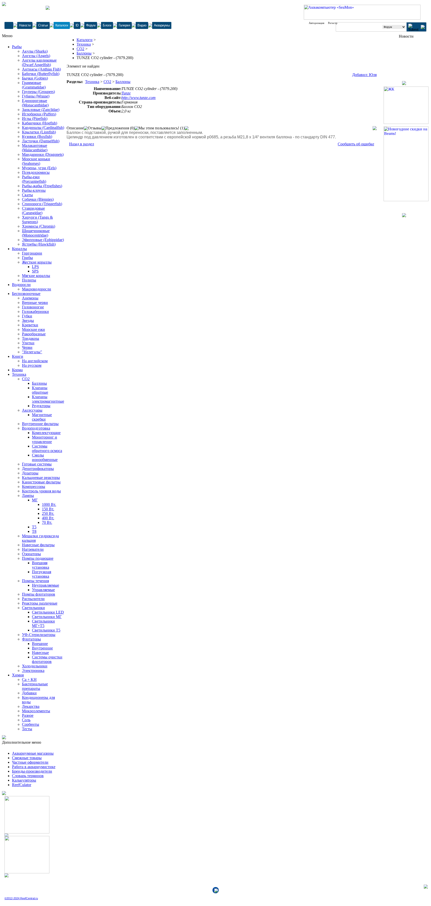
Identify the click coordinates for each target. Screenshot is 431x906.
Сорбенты (30, 724)
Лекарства (30, 706)
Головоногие (33, 307)
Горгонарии (32, 253)
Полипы (29, 280)
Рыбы (17, 47)
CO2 (26, 379)
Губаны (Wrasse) (35, 96)
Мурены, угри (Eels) (39, 168)
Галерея (124, 25)
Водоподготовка (36, 428)
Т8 (34, 531)
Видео (141, 25)
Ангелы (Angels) (36, 56)
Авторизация (316, 22)
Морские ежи (33, 329)
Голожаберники (35, 311)
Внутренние (42, 648)
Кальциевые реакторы (41, 477)
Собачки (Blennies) (38, 199)
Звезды (28, 320)
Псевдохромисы (36, 172)
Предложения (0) (120, 128)
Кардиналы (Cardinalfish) (43, 127)
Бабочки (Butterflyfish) (40, 74)
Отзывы (95, 128)
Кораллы (19, 249)
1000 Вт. (49, 504)
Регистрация (335, 22)
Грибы (27, 258)
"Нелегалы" (32, 352)
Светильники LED (48, 612)
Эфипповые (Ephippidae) (43, 240)
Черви (27, 347)
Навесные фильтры (38, 545)
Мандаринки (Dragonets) (43, 154)
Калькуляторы (24, 780)
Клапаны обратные (40, 390)
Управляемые (43, 590)
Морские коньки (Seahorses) (36, 161)
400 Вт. (48, 518)
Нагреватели (33, 549)
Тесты (27, 729)
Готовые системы (37, 464)
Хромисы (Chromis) (38, 226)
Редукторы (41, 406)
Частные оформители (30, 762)
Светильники (33, 608)
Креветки (30, 325)
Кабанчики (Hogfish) (39, 123)
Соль (26, 720)
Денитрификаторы (38, 468)
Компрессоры (33, 486)
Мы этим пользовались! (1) (161, 128)
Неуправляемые (45, 585)
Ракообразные (34, 334)
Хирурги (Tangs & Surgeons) (37, 219)
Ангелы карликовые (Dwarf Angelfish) (39, 62)
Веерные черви (35, 302)
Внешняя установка (40, 565)
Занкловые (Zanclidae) (40, 109)
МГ (35, 500)
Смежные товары (27, 758)
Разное (27, 715)
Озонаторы (31, 554)
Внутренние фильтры (40, 424)
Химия (18, 675)
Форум (91, 25)
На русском (31, 365)
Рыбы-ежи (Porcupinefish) (34, 179)
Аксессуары (32, 410)
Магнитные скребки (42, 417)
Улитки (28, 343)
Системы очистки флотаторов (47, 659)
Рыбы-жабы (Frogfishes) (42, 186)
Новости (25, 25)
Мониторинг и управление (44, 439)
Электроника (33, 670)
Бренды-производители (32, 771)
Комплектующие (46, 433)
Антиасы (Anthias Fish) (41, 69)
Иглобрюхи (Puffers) (39, 114)
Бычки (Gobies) (35, 78)
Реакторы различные (39, 603)
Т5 (34, 527)
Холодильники (34, 666)
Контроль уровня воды (41, 491)
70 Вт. (47, 522)
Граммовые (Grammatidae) (34, 85)
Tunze (126, 93)
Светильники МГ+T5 (43, 623)
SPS (35, 271)
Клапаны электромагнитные (48, 399)
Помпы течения (35, 581)
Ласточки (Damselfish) (40, 141)
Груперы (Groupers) (38, 92)
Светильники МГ (47, 617)
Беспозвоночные (26, 293)
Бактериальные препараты (35, 686)
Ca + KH (29, 679)
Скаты (27, 195)
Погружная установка (41, 574)
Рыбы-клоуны (34, 190)
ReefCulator (21, 785)
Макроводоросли (36, 289)
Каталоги (61, 25)
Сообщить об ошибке (356, 144)
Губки (27, 316)
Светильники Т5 (46, 630)
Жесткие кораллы (37, 262)
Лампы (28, 495)
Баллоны (39, 383)
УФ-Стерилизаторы (38, 635)
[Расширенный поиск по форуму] (423, 27)
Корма (17, 370)
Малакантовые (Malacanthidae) (34, 147)
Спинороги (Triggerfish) (42, 204)
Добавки (29, 693)
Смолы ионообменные (45, 457)
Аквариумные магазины (33, 753)
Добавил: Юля (364, 75)
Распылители (33, 599)
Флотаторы (31, 639)
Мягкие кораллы (36, 275)
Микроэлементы (36, 711)
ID (77, 25)
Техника (19, 374)
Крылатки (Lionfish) (39, 132)
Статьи (43, 25)
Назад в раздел (81, 144)
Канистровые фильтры (41, 482)
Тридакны (30, 338)
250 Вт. (48, 513)
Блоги (107, 25)
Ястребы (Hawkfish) (39, 244)
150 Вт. (48, 509)
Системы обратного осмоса (47, 448)
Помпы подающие (37, 558)
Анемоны (30, 298)
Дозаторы (30, 473)
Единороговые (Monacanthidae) (35, 102)
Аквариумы (162, 25)
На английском (35, 361)
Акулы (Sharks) (35, 51)
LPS (35, 267)
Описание (75, 128)
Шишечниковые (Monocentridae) (36, 233)
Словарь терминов (28, 776)
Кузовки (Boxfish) (37, 136)
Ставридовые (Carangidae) (33, 210)
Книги (17, 356)
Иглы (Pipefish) (34, 118)
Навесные (40, 652)
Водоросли (21, 284)
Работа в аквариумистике (33, 767)
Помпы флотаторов (38, 594)
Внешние (40, 643)
